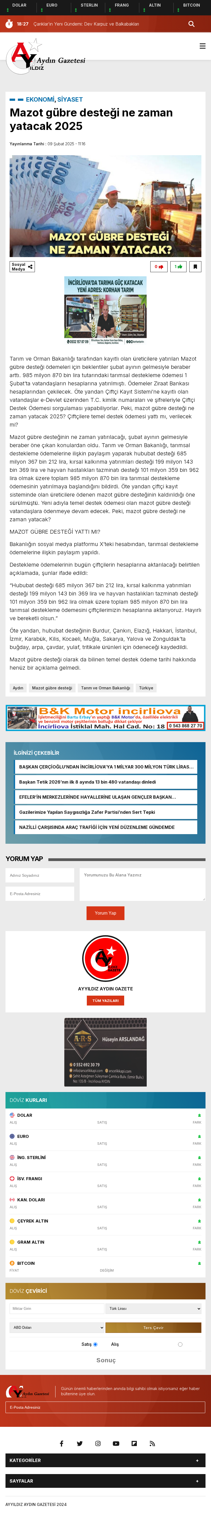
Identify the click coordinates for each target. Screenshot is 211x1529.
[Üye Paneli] (200, 24)
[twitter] (79, 1443)
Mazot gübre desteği (52, 688)
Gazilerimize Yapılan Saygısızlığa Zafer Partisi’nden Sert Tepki (87, 812)
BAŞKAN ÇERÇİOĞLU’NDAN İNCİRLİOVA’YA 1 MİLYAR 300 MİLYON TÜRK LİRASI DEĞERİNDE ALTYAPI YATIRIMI (104, 767)
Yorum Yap (105, 913)
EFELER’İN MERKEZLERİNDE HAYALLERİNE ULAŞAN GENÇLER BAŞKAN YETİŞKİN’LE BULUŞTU (95, 797)
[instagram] (98, 1443)
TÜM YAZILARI (105, 1000)
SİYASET (70, 99)
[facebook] (61, 1443)
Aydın (18, 688)
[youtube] (116, 1443)
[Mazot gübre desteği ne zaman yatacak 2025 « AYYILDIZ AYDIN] (46, 56)
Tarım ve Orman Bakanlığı (105, 688)
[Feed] (152, 1443)
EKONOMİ (40, 99)
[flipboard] (134, 1443)
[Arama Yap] (189, 24)
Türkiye (146, 688)
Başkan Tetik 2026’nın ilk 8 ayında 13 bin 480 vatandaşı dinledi (87, 782)
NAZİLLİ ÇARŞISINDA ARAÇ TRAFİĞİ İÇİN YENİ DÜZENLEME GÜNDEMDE (97, 827)
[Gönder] (198, 1407)
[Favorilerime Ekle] (195, 266)
